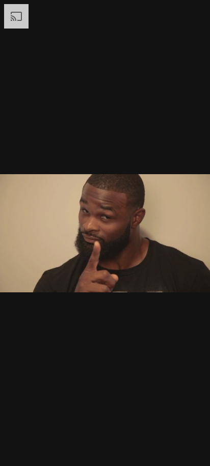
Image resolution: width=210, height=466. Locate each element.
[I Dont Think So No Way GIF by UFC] (105, 233)
